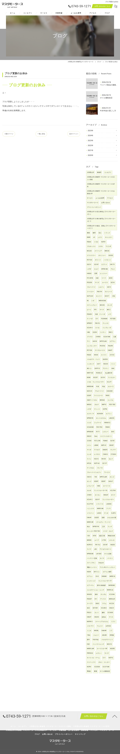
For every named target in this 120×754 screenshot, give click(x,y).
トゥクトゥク (91, 581)
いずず (89, 269)
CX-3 (97, 576)
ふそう (100, 237)
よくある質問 (100, 198)
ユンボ (89, 454)
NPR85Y (89, 323)
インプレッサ (107, 328)
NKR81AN (100, 508)
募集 (95, 671)
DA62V (111, 608)
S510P (105, 545)
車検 (88, 233)
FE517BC (99, 427)
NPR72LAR (103, 477)
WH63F (105, 495)
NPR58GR (90, 432)
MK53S (107, 251)
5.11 (104, 658)
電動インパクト (92, 567)
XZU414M (106, 337)
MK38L (96, 630)
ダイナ (113, 495)
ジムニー (96, 635)
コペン (89, 445)
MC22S (89, 251)
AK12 (108, 309)
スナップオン (91, 563)
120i (88, 536)
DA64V (89, 517)
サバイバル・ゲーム (93, 658)
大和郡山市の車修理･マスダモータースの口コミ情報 (101, 178)
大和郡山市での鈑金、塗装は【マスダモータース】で (101, 227)
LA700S (108, 626)
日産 (97, 278)
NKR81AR (90, 522)
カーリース (106, 486)
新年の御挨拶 (101, 585)
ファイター (90, 291)
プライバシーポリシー (94, 207)
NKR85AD (112, 585)
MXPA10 (89, 621)
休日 (88, 608)
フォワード (97, 422)
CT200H (113, 454)
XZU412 (89, 499)
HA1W (95, 341)
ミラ (110, 630)
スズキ (100, 246)
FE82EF (89, 599)
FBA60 (105, 441)
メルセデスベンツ (107, 639)
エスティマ (90, 413)
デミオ (106, 513)
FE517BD (112, 404)
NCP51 (103, 242)
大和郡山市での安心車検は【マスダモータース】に (101, 213)
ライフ (89, 549)
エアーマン (90, 585)
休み (88, 526)
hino (95, 436)
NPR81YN (96, 526)
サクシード (108, 291)
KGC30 (105, 364)
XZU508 (97, 667)
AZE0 (110, 278)
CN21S (89, 477)
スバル (97, 328)
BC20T (95, 377)
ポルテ (97, 404)
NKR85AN (90, 386)
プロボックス (91, 246)
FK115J (97, 545)
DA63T (89, 617)
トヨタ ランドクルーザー (95, 382)
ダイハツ (98, 260)
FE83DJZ (99, 373)
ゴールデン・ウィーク (103, 522)
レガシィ (99, 653)
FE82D (89, 355)
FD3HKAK (104, 318)
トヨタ (96, 242)
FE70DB (112, 318)
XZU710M (106, 667)
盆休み (104, 617)
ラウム (104, 603)
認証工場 (102, 536)
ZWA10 (105, 454)
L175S (104, 540)
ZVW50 (98, 337)
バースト (110, 558)
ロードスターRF (102, 648)
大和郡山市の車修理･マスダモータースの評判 (101, 185)
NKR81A (112, 576)
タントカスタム (101, 418)
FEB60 (89, 242)
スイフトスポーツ (106, 436)
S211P (104, 463)
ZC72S (112, 355)
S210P (96, 264)
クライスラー (91, 255)
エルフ (96, 269)
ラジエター (111, 377)
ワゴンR (108, 246)
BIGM (88, 377)
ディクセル (90, 468)
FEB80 (107, 427)
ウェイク (100, 626)
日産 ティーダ (100, 314)
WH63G (89, 594)
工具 (103, 526)
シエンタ (112, 540)
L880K (96, 445)
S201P (97, 499)
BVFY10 (97, 368)
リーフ (104, 278)
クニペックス (91, 662)
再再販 (112, 635)
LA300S (108, 504)
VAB (88, 332)
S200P (89, 395)
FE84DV (89, 314)
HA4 (112, 368)
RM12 (111, 332)
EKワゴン (97, 572)
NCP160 (96, 463)
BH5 (112, 432)
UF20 (94, 536)
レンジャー (103, 273)
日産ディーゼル (92, 400)
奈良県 (96, 517)
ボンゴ (112, 477)
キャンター (108, 237)
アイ (88, 341)
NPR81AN (104, 269)
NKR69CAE (102, 300)
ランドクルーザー (108, 499)
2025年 (90, 131)
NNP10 (104, 404)
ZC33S (89, 441)
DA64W (104, 630)
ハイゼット (107, 260)
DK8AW (104, 576)
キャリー (99, 296)
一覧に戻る (41, 134)
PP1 (95, 309)
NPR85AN (90, 554)
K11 (96, 599)
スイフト (104, 355)
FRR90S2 (90, 653)
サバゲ (107, 653)
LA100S (98, 554)
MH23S (102, 305)
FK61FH (99, 291)
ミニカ (89, 630)
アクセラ (97, 450)
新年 (88, 639)
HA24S (96, 617)
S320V (95, 332)
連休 (96, 594)
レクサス (97, 454)
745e (88, 635)
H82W (89, 572)
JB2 (95, 549)
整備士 (89, 671)
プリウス (90, 337)
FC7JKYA (90, 278)
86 (88, 300)
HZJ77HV (90, 504)
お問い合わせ (105, 202)
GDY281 (95, 608)
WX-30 (103, 459)
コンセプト (107, 172)
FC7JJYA (97, 441)
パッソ (113, 364)
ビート (89, 309)
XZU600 (110, 612)
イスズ (89, 422)
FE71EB (89, 350)
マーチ (102, 309)
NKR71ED (90, 373)
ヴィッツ (97, 409)
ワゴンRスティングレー (107, 567)
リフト (113, 621)
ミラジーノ (90, 513)
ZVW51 (89, 495)
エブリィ (109, 413)
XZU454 (103, 608)
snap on (101, 563)
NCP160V (90, 296)
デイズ (97, 282)
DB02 (97, 603)
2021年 (90, 150)
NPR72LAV (103, 341)
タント (97, 612)
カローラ (111, 386)
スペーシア (98, 251)
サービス (90, 198)
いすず (89, 409)
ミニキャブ (90, 364)
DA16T (111, 481)
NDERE (112, 648)
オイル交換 (107, 554)
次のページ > (73, 134)
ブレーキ (100, 468)
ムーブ (97, 540)
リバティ (103, 332)
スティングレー (92, 305)
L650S (99, 513)
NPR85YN (90, 418)
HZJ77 (109, 382)
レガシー (105, 432)
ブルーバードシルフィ (94, 472)
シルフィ (101, 287)
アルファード (99, 391)
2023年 (90, 141)
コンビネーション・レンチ (95, 590)
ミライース (99, 504)
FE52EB (89, 282)
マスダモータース (92, 202)
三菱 (114, 337)
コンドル (110, 400)
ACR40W (100, 413)
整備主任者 (111, 536)
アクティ (106, 368)
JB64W (104, 635)
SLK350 (105, 359)
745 (95, 477)
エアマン (112, 341)
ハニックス (90, 508)
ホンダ (109, 305)
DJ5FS (113, 513)
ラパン (89, 459)
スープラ (90, 603)
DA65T (110, 350)
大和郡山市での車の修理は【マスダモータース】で (101, 220)
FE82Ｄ (89, 612)
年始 (103, 386)
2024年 (90, 136)
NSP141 (103, 445)
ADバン (89, 368)
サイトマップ (80, 734)
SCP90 (105, 409)
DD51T (107, 296)
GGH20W (109, 391)
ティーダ (90, 318)
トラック (107, 233)
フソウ (108, 508)
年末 (97, 386)
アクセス (110, 198)
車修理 (99, 172)
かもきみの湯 (111, 517)
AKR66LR (112, 599)
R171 (98, 432)
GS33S (111, 255)
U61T (99, 364)
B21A (112, 282)
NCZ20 (111, 603)
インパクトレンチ (98, 644)
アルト (113, 269)
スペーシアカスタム (101, 621)
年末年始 (95, 639)
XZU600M (90, 427)
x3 (94, 237)
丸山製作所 (108, 373)
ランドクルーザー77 (105, 581)
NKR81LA (110, 590)
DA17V (112, 264)
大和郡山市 (90, 172)
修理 (94, 233)
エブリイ (104, 264)
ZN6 (113, 296)
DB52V (89, 436)
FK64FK (110, 346)
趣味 (103, 612)
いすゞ (94, 300)
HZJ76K (113, 490)
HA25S (112, 545)
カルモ (89, 490)
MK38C (89, 540)
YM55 (107, 395)
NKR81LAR (90, 648)
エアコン (90, 576)
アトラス (103, 599)
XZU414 (89, 328)
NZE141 (89, 391)
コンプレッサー (92, 346)
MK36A (102, 400)
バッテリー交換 (92, 558)
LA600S (111, 418)
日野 (95, 273)
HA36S (89, 273)
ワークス (107, 472)
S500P (111, 445)
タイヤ (102, 558)
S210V (103, 377)
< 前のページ (8, 134)
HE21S (96, 459)
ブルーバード (91, 287)
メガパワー (90, 626)
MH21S (109, 644)
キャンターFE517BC (93, 531)
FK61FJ (97, 323)
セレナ (111, 459)
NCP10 (111, 658)
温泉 (103, 517)
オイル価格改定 (105, 671)
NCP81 (89, 667)
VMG (98, 486)
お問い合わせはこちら (102, 6)
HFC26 (89, 463)
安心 (100, 233)
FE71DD (89, 260)
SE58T (96, 481)
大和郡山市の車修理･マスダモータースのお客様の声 (101, 192)
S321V (89, 264)
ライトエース (98, 395)
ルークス (105, 282)
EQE (88, 644)
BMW (88, 237)
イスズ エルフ (108, 531)
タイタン (98, 495)
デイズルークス (100, 350)
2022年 (90, 146)
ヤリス (111, 617)
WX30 (96, 355)
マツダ (89, 450)
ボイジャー (102, 255)
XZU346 (112, 594)
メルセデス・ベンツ (93, 359)
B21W (112, 441)
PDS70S (102, 346)
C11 (97, 318)
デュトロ (105, 323)
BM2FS (105, 450)
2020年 (90, 155)
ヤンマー (113, 450)
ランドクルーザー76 (100, 490)
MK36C (89, 404)
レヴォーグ (90, 486)
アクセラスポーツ (105, 549)
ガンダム (103, 594)
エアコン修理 (107, 572)
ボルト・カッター (104, 662)
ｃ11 (109, 314)
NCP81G (89, 545)
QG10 (109, 287)
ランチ (110, 526)
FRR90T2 (107, 422)
